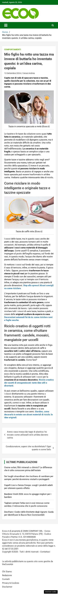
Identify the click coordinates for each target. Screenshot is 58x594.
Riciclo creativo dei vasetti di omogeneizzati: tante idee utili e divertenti (29, 383)
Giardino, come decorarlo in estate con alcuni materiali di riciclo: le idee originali (28, 414)
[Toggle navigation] (5, 25)
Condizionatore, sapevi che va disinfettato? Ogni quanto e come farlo (28, 448)
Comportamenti (12, 49)
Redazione (7, 575)
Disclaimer (7, 587)
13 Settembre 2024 (12, 73)
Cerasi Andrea (29, 73)
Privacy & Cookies (10, 583)
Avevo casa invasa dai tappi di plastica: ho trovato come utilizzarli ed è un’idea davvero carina (27, 435)
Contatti (6, 579)
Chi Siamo (7, 571)
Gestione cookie (50, 592)
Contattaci (45, 551)
